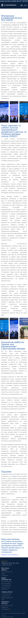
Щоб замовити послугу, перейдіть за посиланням (7, 607)
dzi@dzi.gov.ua (5, 589)
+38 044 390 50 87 (6, 585)
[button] (2, 112)
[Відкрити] (22, 5)
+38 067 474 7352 (5, 587)
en (26, 5)
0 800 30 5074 (6, 565)
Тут (8, 609)
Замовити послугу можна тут (10, 554)
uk (24, 5)
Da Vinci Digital (9, 617)
